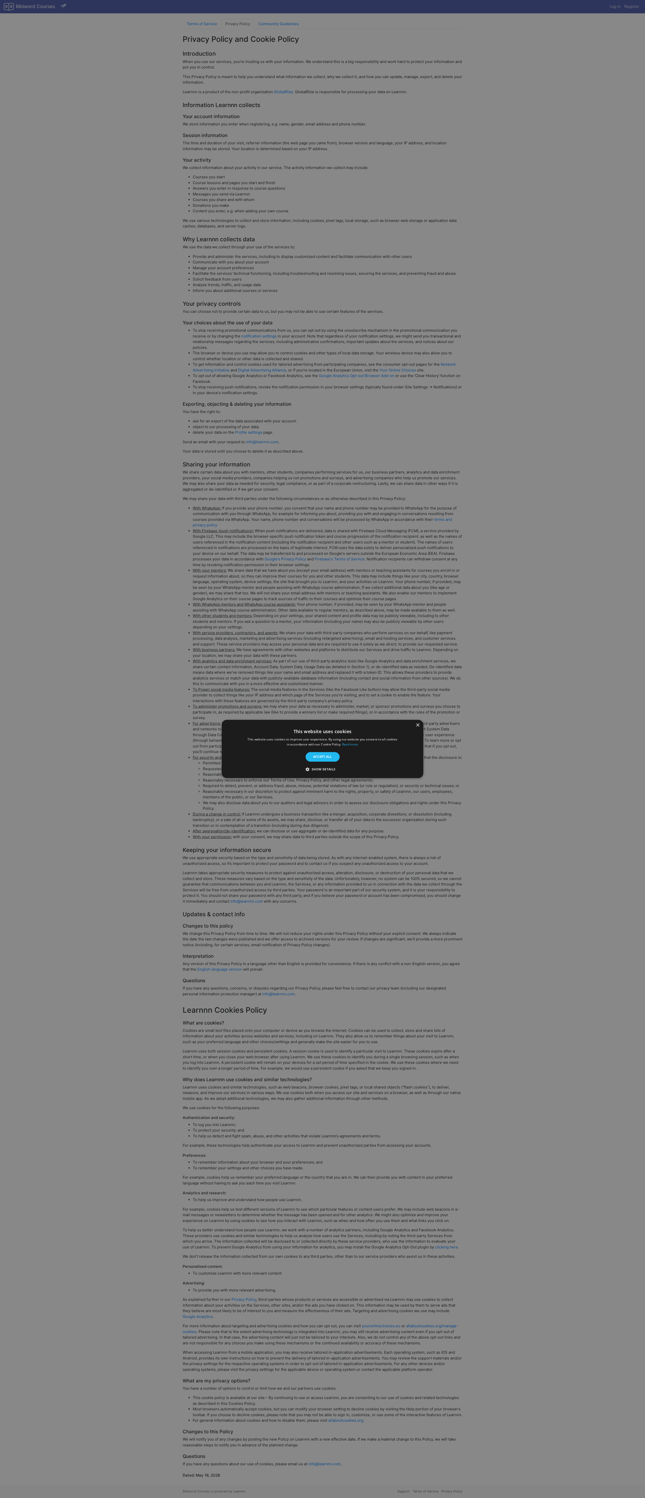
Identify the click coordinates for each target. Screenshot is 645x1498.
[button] (322, 769)
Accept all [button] (322, 757)
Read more (350, 744)
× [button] (418, 725)
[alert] (322, 749)
